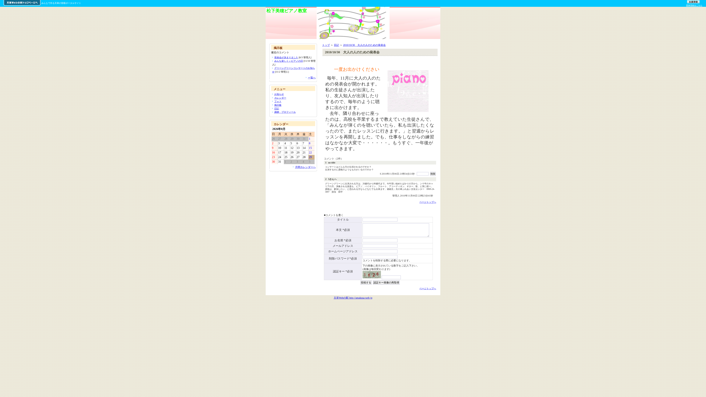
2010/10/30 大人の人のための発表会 (364, 45)
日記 (336, 45)
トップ (326, 45)
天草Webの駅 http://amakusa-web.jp (353, 297)
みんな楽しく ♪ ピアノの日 (288, 61)
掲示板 (277, 105)
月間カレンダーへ (305, 167)
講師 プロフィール (285, 112)
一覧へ (312, 77)
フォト (277, 101)
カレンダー (280, 97)
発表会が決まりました (286, 57)
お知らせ (279, 94)
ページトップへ (427, 202)
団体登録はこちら (694, 5)
